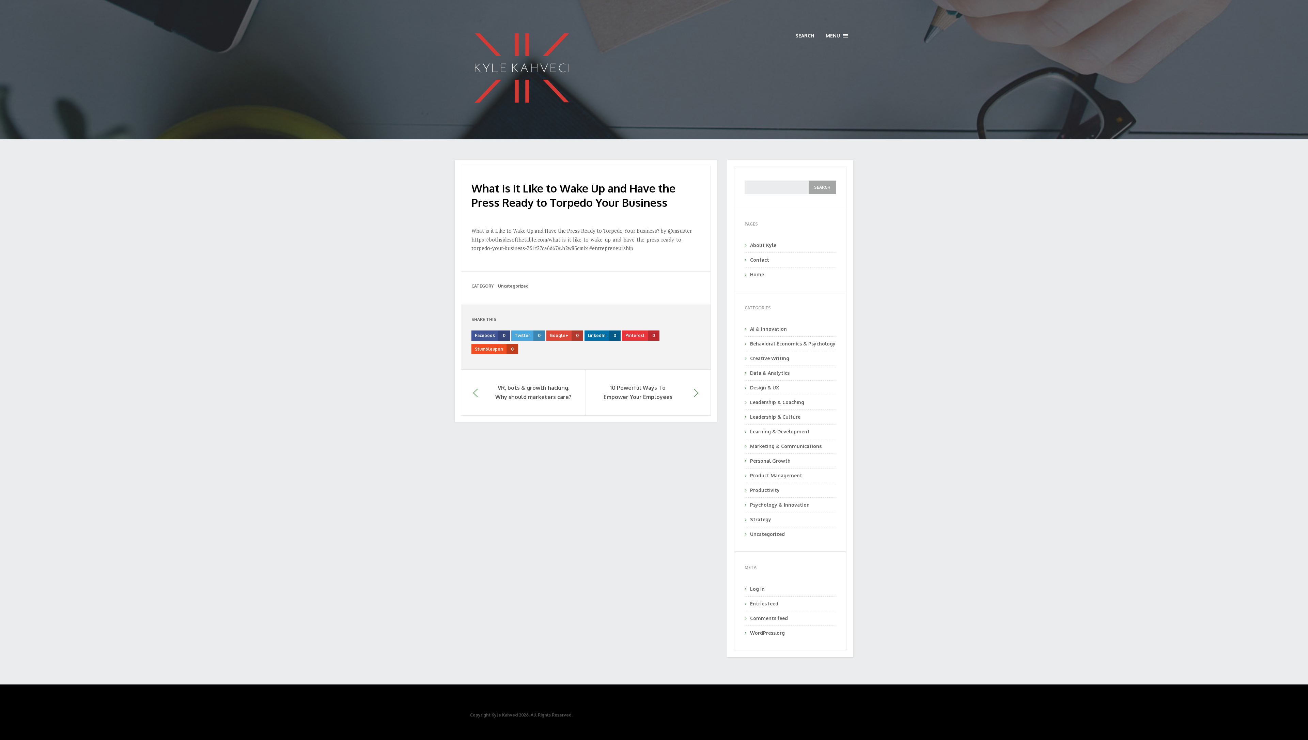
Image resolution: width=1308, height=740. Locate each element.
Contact (759, 260)
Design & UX (764, 387)
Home (757, 274)
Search (804, 35)
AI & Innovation (768, 329)
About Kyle (763, 245)
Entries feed (764, 603)
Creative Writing (769, 358)
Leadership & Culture (775, 417)
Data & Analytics (770, 373)
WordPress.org (767, 633)
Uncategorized (513, 286)
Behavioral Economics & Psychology (793, 343)
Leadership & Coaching (777, 402)
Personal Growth (770, 461)
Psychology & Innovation (780, 505)
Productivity (765, 490)
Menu (837, 36)
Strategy (760, 519)
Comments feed (769, 618)
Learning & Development (780, 431)
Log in (757, 589)
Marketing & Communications (786, 446)
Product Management (776, 475)
